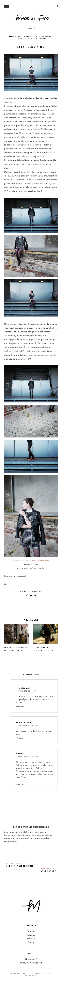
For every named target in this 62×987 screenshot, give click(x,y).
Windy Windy (48, 871)
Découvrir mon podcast (31, 962)
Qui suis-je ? (31, 959)
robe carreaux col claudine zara (31, 39)
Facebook (31, 931)
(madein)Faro (36, 591)
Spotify (31, 942)
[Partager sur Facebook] (27, 595)
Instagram (31, 935)
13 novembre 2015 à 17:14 (27, 757)
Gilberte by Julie (23, 722)
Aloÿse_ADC (24, 688)
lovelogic (31, 975)
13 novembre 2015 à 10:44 (27, 691)
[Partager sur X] (31, 595)
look (35, 37)
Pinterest (31, 938)
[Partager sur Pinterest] (35, 595)
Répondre (20, 707)
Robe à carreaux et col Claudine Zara (31, 560)
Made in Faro (18, 974)
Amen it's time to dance (20, 866)
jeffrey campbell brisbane (20, 37)
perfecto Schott (46, 37)
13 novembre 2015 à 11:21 (27, 725)
